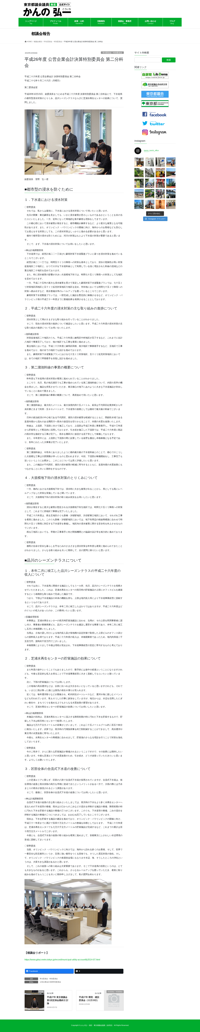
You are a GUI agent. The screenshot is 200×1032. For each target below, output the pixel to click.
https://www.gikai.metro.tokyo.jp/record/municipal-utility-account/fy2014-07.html (62, 959)
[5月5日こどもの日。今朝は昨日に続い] (149, 193)
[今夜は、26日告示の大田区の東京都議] (139, 162)
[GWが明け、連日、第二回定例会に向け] (171, 183)
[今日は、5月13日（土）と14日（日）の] (171, 204)
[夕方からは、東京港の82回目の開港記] (160, 172)
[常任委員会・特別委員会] (114, 996)
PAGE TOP (193, 998)
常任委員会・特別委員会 (112, 53)
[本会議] (34, 1000)
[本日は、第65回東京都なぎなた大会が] (171, 193)
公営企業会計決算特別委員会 (50, 982)
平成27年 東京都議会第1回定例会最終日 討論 (57, 1000)
